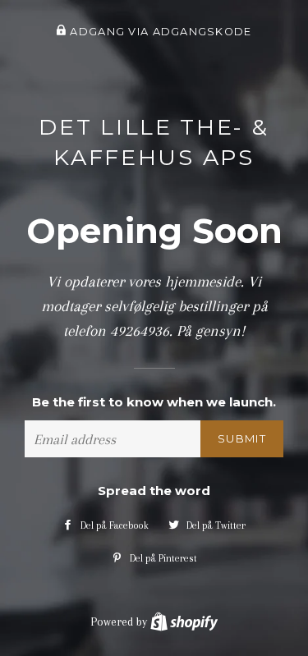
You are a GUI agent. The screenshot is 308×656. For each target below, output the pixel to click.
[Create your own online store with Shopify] (184, 621)
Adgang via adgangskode (159, 31)
